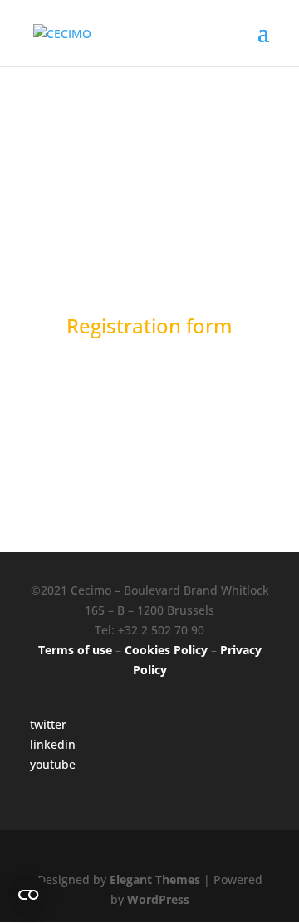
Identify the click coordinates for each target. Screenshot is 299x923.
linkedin (53, 744)
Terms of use (75, 650)
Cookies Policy (166, 650)
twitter (48, 724)
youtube (53, 764)
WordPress (158, 899)
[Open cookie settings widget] (28, 895)
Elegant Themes (155, 879)
